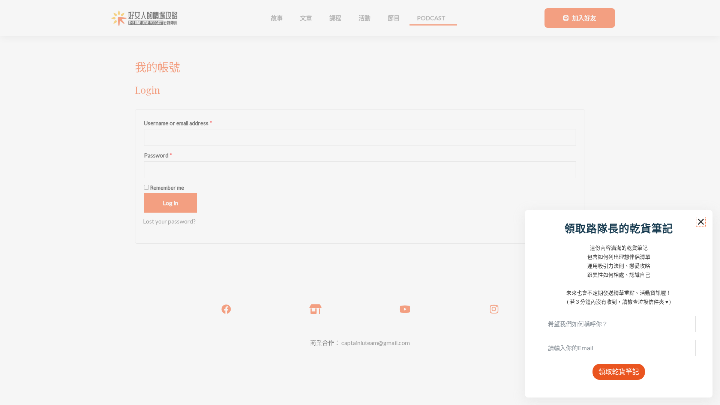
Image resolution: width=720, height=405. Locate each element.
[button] (701, 222)
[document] (360, 202)
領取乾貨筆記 (618, 372)
